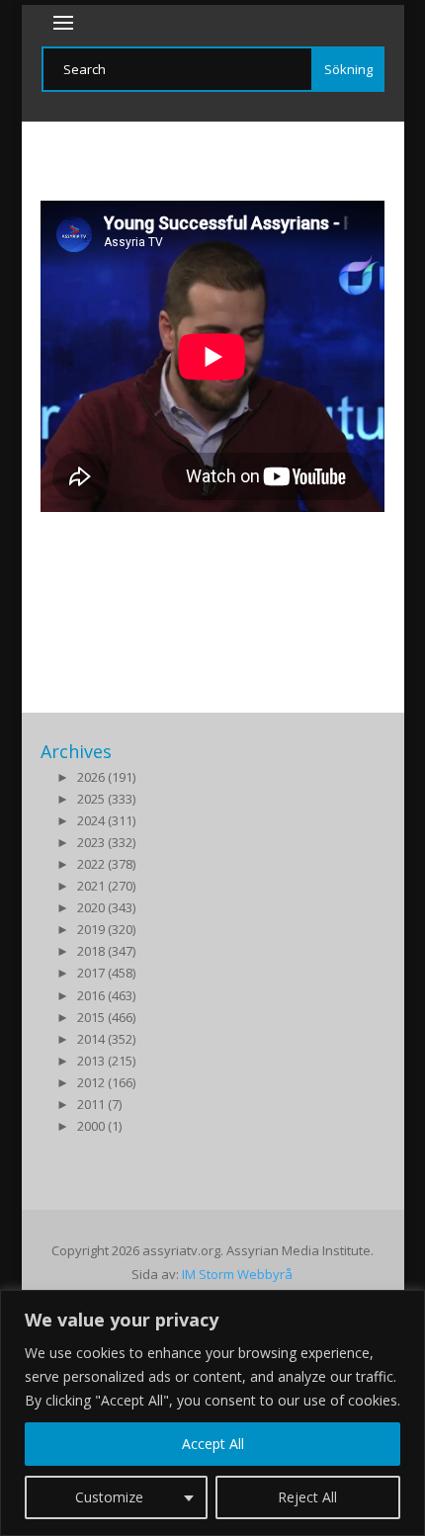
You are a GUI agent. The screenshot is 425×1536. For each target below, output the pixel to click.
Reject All (307, 1497)
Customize (109, 1497)
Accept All (213, 1443)
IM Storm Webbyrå (237, 1274)
